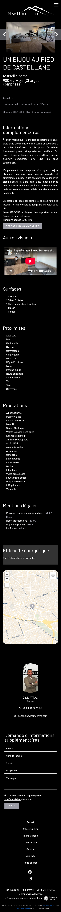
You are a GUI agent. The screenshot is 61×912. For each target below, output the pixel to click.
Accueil (6, 98)
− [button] (7, 579)
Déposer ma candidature (22, 226)
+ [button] (7, 574)
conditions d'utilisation (21, 908)
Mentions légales (46, 890)
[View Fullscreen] (7, 585)
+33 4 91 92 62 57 (32, 708)
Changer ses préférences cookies (24, 898)
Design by (53, 898)
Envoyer (12, 806)
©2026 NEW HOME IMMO (20, 890)
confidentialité (48, 906)
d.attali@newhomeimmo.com (32, 716)
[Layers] (53, 575)
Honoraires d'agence (32, 894)
